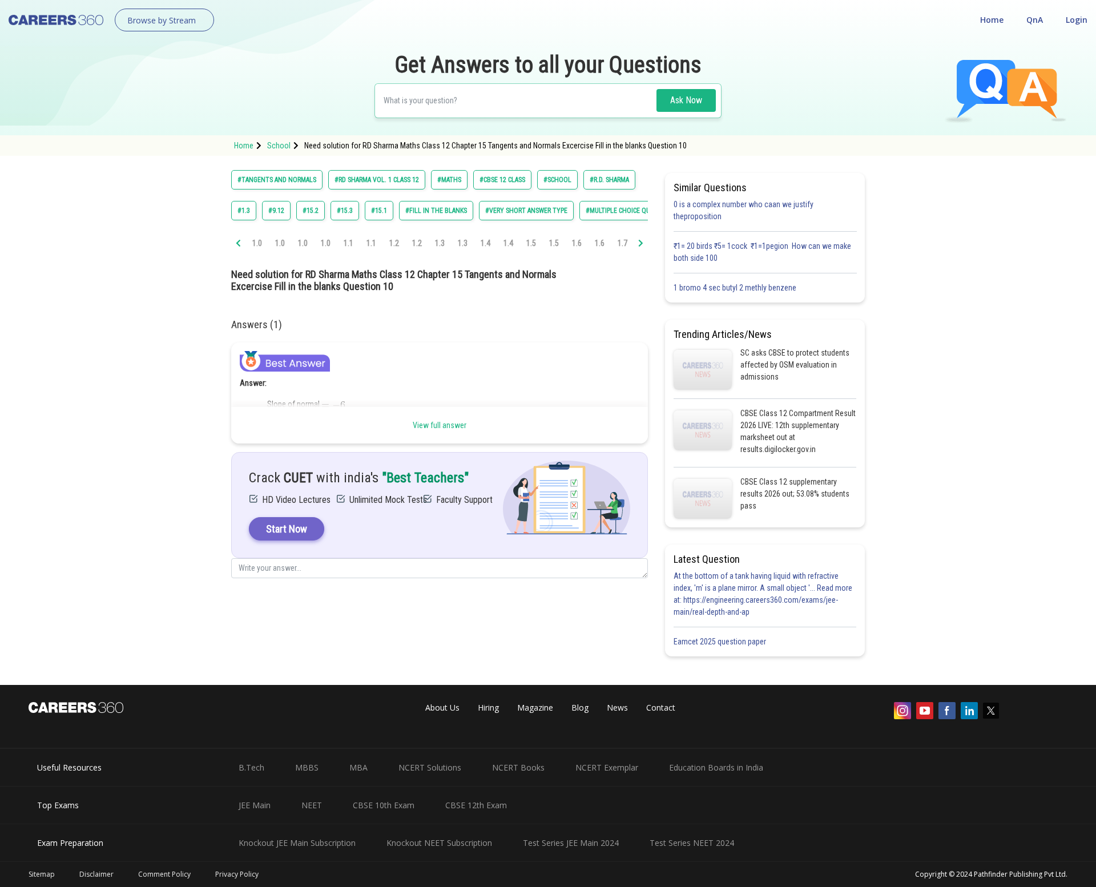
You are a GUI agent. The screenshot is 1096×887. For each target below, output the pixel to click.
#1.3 (243, 211)
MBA (358, 767)
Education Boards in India (716, 767)
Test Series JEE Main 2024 (571, 842)
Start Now (286, 529)
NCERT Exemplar (606, 767)
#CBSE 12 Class (502, 180)
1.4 (485, 243)
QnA (1034, 19)
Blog (580, 707)
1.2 (394, 243)
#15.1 (379, 211)
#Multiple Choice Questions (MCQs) (642, 211)
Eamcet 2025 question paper (721, 641)
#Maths (449, 180)
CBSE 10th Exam (383, 805)
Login (1076, 19)
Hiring (488, 707)
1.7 (622, 243)
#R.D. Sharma (609, 180)
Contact (660, 707)
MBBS (307, 767)
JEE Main (255, 805)
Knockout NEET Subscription (439, 842)
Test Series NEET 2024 (692, 842)
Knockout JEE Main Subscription (297, 842)
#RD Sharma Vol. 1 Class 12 (377, 180)
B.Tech (251, 767)
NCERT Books (518, 767)
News (617, 707)
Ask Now (686, 100)
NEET (311, 805)
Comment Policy (164, 874)
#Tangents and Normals (276, 180)
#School (557, 180)
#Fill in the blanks (436, 211)
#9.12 (276, 211)
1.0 (257, 243)
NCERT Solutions (429, 767)
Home (992, 19)
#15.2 (311, 211)
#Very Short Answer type (526, 211)
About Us (442, 707)
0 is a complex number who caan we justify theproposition (743, 210)
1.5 (531, 243)
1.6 (577, 243)
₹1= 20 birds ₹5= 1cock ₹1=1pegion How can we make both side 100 (762, 252)
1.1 (348, 243)
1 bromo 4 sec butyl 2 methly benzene (737, 287)
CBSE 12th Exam (476, 805)
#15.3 (345, 211)
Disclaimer (96, 874)
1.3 (440, 243)
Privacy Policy (237, 874)
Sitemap (42, 874)
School (279, 145)
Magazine (535, 707)
